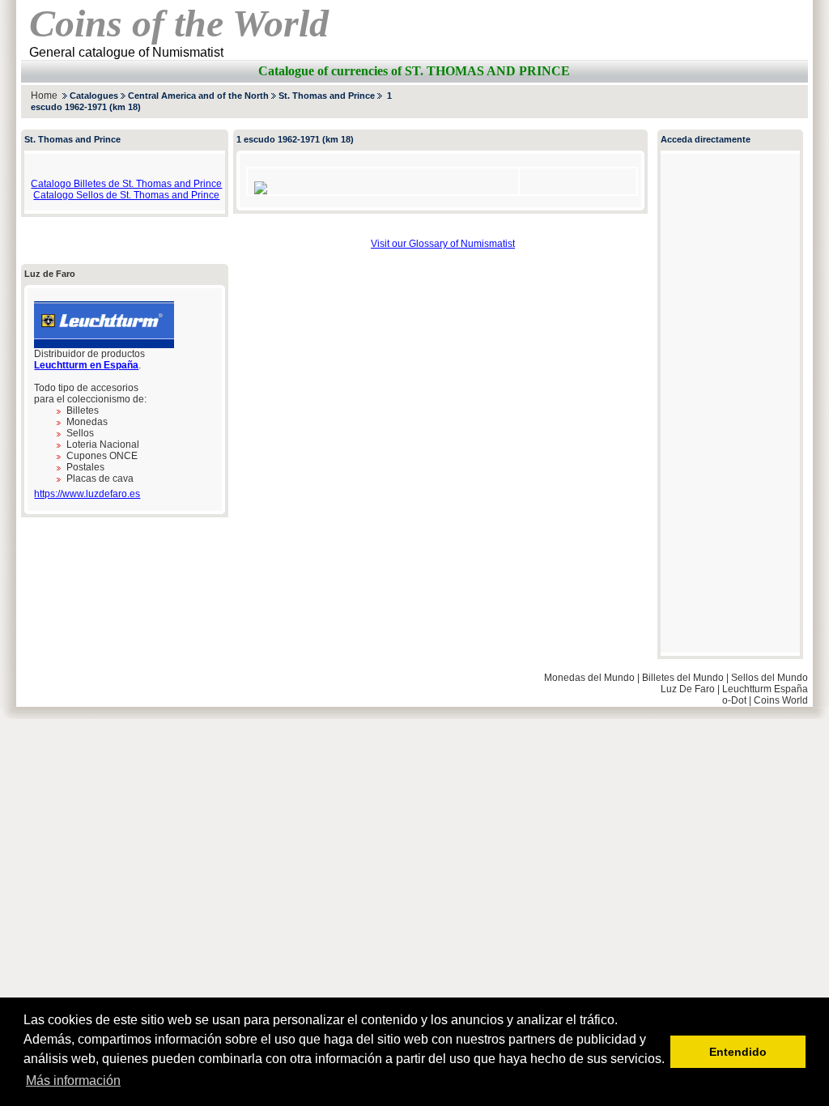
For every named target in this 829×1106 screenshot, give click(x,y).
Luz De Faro (688, 689)
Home (44, 95)
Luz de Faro (49, 274)
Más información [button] (73, 1080)
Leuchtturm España (765, 689)
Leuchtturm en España (86, 365)
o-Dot (734, 700)
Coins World (781, 700)
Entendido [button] (738, 1051)
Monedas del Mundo (589, 677)
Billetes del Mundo (683, 677)
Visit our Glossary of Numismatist (443, 243)
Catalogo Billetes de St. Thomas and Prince (126, 183)
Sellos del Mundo (769, 677)
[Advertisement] (618, 102)
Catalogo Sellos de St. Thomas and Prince (126, 195)
